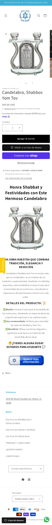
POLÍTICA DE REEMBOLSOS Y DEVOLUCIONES (19, 421)
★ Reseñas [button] (2, 265)
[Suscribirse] (40, 468)
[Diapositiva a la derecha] (32, 83)
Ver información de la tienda (18, 178)
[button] (6, 15)
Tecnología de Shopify (36, 520)
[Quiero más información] (26, 364)
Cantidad (6, 122)
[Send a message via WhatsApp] (47, 520)
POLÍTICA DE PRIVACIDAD (17, 436)
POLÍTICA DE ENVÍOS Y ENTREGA (20, 430)
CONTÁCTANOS (12, 456)
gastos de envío (10, 109)
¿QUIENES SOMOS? (14, 449)
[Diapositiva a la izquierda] (19, 83)
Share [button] (7, 373)
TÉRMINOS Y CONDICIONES (18, 443)
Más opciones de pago (26, 163)
